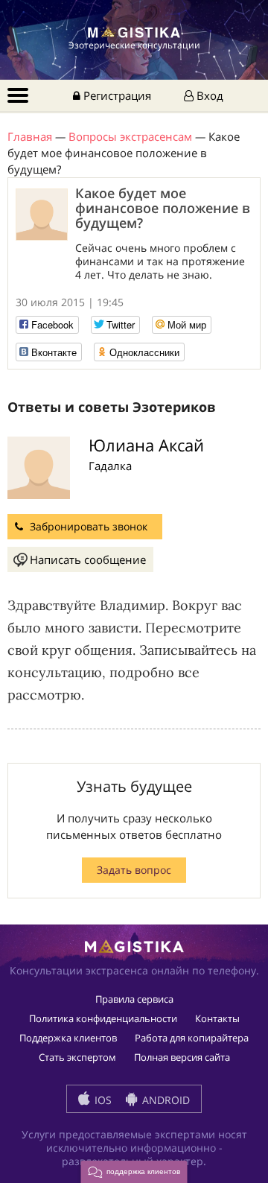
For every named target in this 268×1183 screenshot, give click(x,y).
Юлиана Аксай (146, 445)
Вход (208, 95)
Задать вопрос (134, 870)
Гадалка (110, 465)
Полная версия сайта (182, 1057)
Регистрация (115, 95)
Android (164, 1100)
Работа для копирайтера (192, 1037)
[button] (134, 1172)
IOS (102, 1100)
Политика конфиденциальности (103, 1018)
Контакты (217, 1018)
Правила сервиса (134, 999)
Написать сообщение (88, 559)
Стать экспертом (77, 1057)
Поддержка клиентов (68, 1037)
